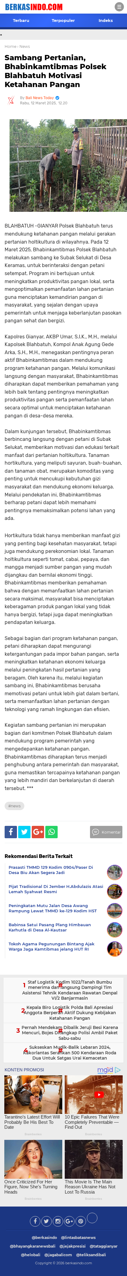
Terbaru (21, 20)
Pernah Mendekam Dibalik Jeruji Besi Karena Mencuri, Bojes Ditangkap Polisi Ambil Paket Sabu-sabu (70, 1033)
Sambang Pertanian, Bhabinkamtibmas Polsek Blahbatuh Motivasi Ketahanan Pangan (55, 71)
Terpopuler (63, 20)
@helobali (30, 1255)
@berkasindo (44, 1237)
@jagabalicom (58, 1255)
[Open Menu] (119, 6)
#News (14, 806)
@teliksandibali (91, 1255)
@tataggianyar (103, 1246)
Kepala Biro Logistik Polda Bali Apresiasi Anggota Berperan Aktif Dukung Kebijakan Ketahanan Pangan (70, 1013)
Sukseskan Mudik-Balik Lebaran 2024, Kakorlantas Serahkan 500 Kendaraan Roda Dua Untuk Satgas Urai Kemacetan (69, 1053)
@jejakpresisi (72, 1246)
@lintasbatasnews (78, 1237)
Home (10, 46)
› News (23, 46)
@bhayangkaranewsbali (32, 1246)
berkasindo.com (78, 1263)
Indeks (106, 20)
